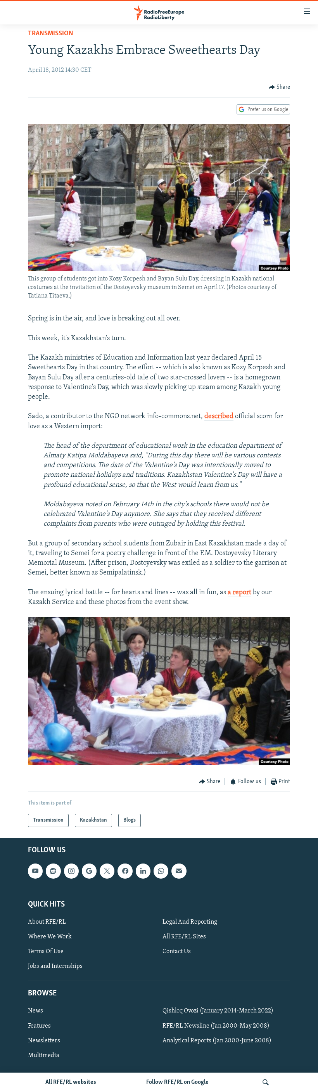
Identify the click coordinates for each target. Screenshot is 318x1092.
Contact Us (176, 951)
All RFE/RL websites (70, 1082)
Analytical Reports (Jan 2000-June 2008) (216, 1041)
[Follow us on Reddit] (53, 871)
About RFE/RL (47, 922)
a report (239, 592)
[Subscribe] (178, 871)
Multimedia (43, 1055)
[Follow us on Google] (89, 871)
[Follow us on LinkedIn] (143, 871)
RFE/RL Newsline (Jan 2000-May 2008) (216, 1026)
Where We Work (50, 937)
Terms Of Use (46, 951)
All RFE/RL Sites (184, 937)
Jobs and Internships (55, 967)
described (218, 416)
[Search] (265, 1082)
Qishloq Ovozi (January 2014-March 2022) (217, 1011)
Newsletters (44, 1041)
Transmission (50, 33)
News (35, 1011)
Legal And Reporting (189, 922)
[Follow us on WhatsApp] (161, 871)
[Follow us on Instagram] (71, 871)
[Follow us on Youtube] (35, 871)
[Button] (279, 87)
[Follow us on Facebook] (125, 871)
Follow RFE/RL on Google (177, 1082)
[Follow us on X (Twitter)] (107, 871)
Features (39, 1026)
